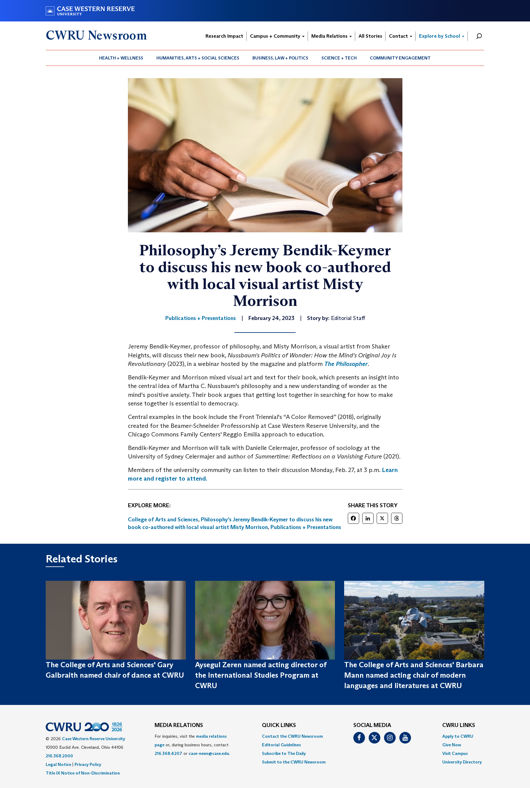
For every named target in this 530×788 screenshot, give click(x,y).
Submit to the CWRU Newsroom (294, 762)
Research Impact (224, 36)
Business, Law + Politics (280, 58)
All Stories (370, 36)
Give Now (451, 745)
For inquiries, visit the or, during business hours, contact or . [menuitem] (192, 744)
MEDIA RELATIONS (179, 725)
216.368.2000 (59, 756)
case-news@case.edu (209, 753)
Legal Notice (58, 764)
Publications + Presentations (306, 527)
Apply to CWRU (457, 736)
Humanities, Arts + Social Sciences (197, 58)
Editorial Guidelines (281, 745)
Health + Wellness (121, 58)
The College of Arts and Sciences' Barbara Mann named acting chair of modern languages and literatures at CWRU (413, 675)
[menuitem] (121, 58)
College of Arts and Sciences (163, 519)
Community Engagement (400, 58)
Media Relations (330, 36)
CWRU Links (458, 725)
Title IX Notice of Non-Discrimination (83, 773)
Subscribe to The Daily (284, 753)
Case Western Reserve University (93, 738)
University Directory (462, 762)
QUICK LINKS (279, 725)
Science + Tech (339, 58)
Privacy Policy (88, 764)
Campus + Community (275, 36)
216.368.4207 (168, 753)
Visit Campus (455, 753)
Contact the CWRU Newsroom (292, 736)
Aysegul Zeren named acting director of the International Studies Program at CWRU (260, 675)
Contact (399, 36)
